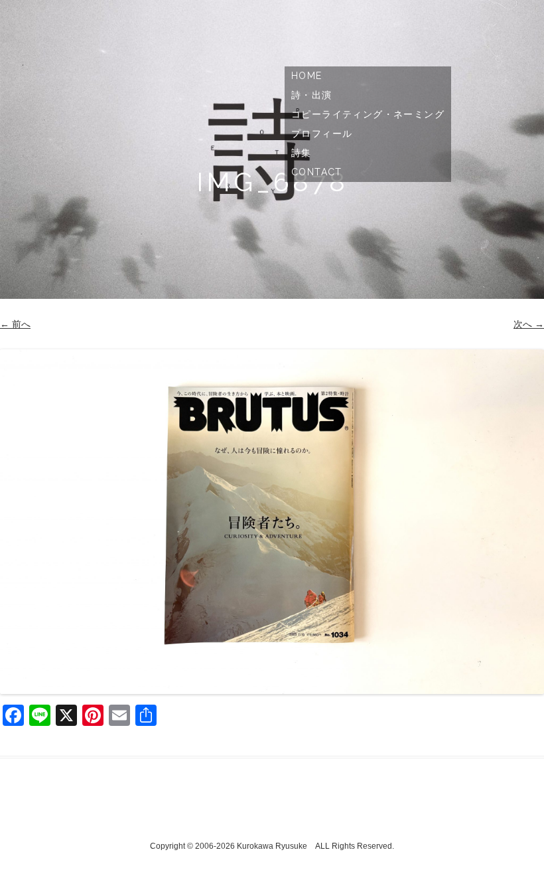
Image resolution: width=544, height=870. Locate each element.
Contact (316, 172)
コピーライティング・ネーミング (367, 114)
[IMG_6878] (272, 521)
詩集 (301, 152)
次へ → (528, 324)
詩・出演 (311, 95)
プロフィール (321, 133)
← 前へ (15, 324)
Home (306, 75)
